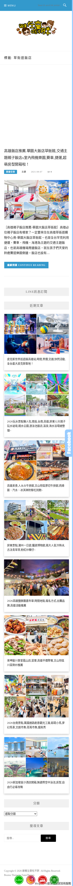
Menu (12, 5)
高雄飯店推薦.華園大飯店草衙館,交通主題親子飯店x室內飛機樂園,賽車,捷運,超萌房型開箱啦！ (35, 158)
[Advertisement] (36, 110)
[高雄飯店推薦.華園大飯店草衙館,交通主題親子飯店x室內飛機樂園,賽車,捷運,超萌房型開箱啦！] (36, 199)
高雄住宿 (10, 172)
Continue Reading (32, 265)
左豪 (24, 172)
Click (69, 443)
